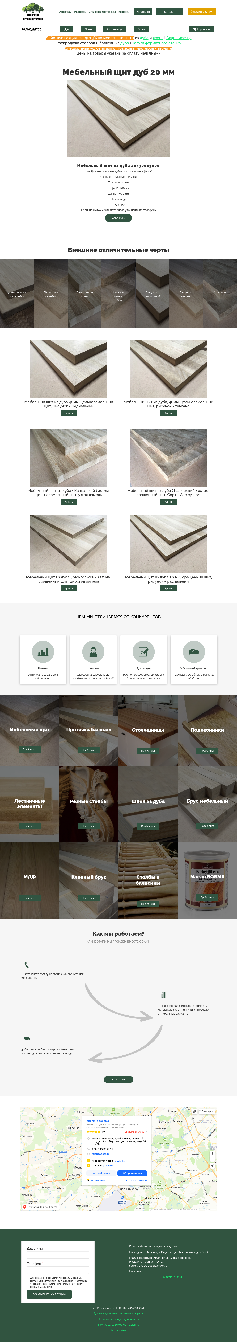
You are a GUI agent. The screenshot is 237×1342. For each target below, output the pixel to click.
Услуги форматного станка (156, 43)
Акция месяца (179, 37)
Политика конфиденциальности (118, 1319)
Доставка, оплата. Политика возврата (118, 1313)
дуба (144, 37)
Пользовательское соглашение (118, 1324)
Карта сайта (118, 1330)
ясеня (158, 37)
